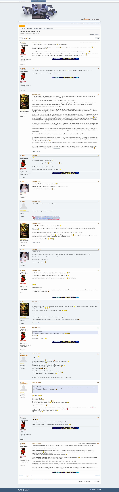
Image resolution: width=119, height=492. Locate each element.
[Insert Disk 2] (20, 62)
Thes (22, 181)
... (29, 38)
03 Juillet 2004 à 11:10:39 (36, 382)
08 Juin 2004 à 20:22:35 (36, 223)
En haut (21, 475)
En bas (20, 38)
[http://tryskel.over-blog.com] (20, 215)
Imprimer (97, 38)
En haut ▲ (99, 489)
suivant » (97, 34)
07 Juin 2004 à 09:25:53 (36, 94)
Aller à (79, 481)
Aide (88, 489)
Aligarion (24, 94)
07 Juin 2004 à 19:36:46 (36, 201)
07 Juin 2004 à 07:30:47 (36, 68)
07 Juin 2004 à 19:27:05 (36, 181)
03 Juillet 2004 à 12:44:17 (36, 416)
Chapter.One (57, 147)
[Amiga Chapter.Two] (20, 114)
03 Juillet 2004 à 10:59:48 (36, 353)
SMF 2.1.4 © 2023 (21, 489)
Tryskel (23, 201)
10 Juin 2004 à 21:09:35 (36, 327)
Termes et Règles (93, 489)
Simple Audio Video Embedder (23, 490)
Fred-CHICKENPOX (23, 354)
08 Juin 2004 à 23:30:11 (36, 270)
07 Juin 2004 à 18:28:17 (36, 155)
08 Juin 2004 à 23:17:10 (36, 249)
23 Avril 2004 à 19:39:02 (36, 42)
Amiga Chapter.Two (36, 151)
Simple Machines (27, 489)
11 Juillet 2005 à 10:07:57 (36, 443)
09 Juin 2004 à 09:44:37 (36, 301)
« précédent (91, 34)
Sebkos (23, 42)
